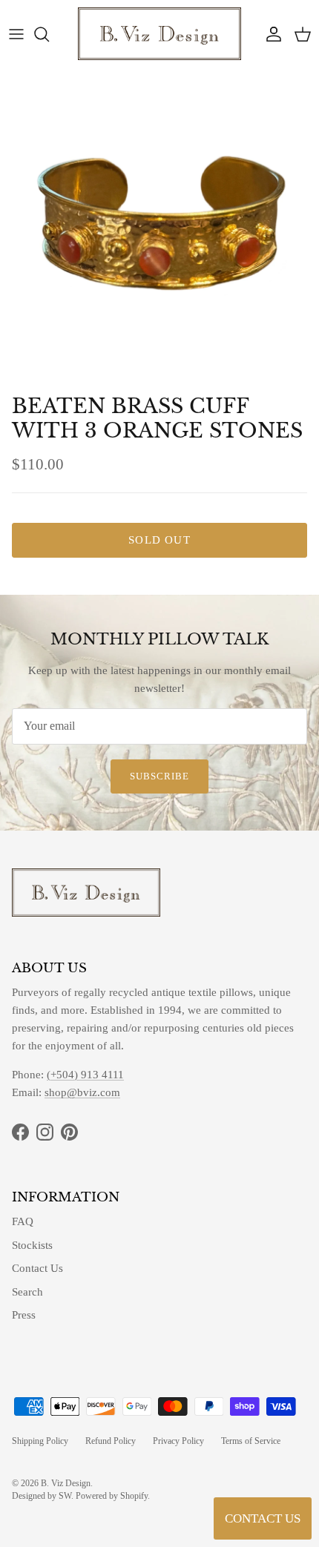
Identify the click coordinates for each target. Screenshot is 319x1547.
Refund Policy (110, 1441)
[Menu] (16, 34)
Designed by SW (41, 1496)
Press (24, 1315)
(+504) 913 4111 (85, 1075)
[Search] (49, 34)
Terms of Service (250, 1441)
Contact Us (37, 1268)
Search (27, 1292)
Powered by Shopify (112, 1496)
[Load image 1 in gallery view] (159, 227)
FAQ (22, 1221)
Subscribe (159, 776)
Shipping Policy (40, 1441)
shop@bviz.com (82, 1092)
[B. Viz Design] (159, 33)
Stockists (32, 1245)
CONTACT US (262, 1518)
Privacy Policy (178, 1441)
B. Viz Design (66, 1483)
